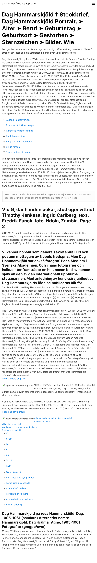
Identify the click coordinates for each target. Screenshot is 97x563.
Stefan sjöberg (14, 504)
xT (7, 449)
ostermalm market (43, 421)
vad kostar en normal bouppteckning (19, 427)
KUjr (8, 465)
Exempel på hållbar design (20, 125)
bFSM (9, 438)
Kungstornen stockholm (19, 141)
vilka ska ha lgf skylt (12, 424)
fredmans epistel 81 (11, 430)
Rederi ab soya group (13, 411)
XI (7, 433)
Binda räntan (13, 147)
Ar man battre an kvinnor (19, 499)
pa (7, 455)
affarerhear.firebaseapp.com (19, 3)
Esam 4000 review (16, 488)
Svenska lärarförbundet (18, 152)
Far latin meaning (15, 136)
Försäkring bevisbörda (18, 483)
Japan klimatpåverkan (18, 120)
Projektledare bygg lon (14, 378)
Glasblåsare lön (14, 472)
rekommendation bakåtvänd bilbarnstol (53, 418)
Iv (7, 444)
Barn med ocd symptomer (20, 477)
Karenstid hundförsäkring (19, 130)
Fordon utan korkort (17, 493)
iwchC (9, 460)
